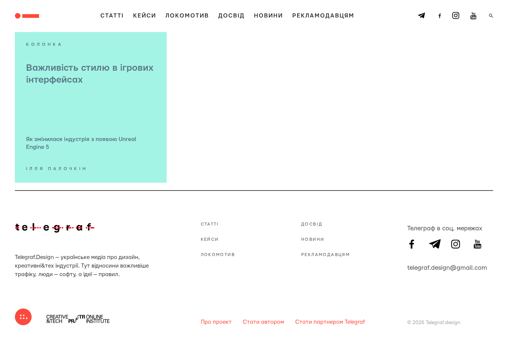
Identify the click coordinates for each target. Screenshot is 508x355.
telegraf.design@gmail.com (411, 267)
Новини (268, 16)
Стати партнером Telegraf (330, 322)
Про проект (216, 322)
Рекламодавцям (323, 16)
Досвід (231, 16)
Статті (112, 16)
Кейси (144, 16)
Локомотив (187, 16)
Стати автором (263, 322)
